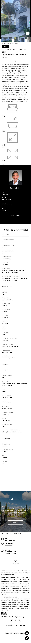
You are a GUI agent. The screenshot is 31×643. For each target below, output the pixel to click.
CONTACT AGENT (15, 215)
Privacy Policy (21, 633)
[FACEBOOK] (11, 620)
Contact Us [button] (15, 522)
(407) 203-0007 (6, 199)
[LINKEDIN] (15, 620)
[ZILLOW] (19, 620)
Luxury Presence (19, 625)
